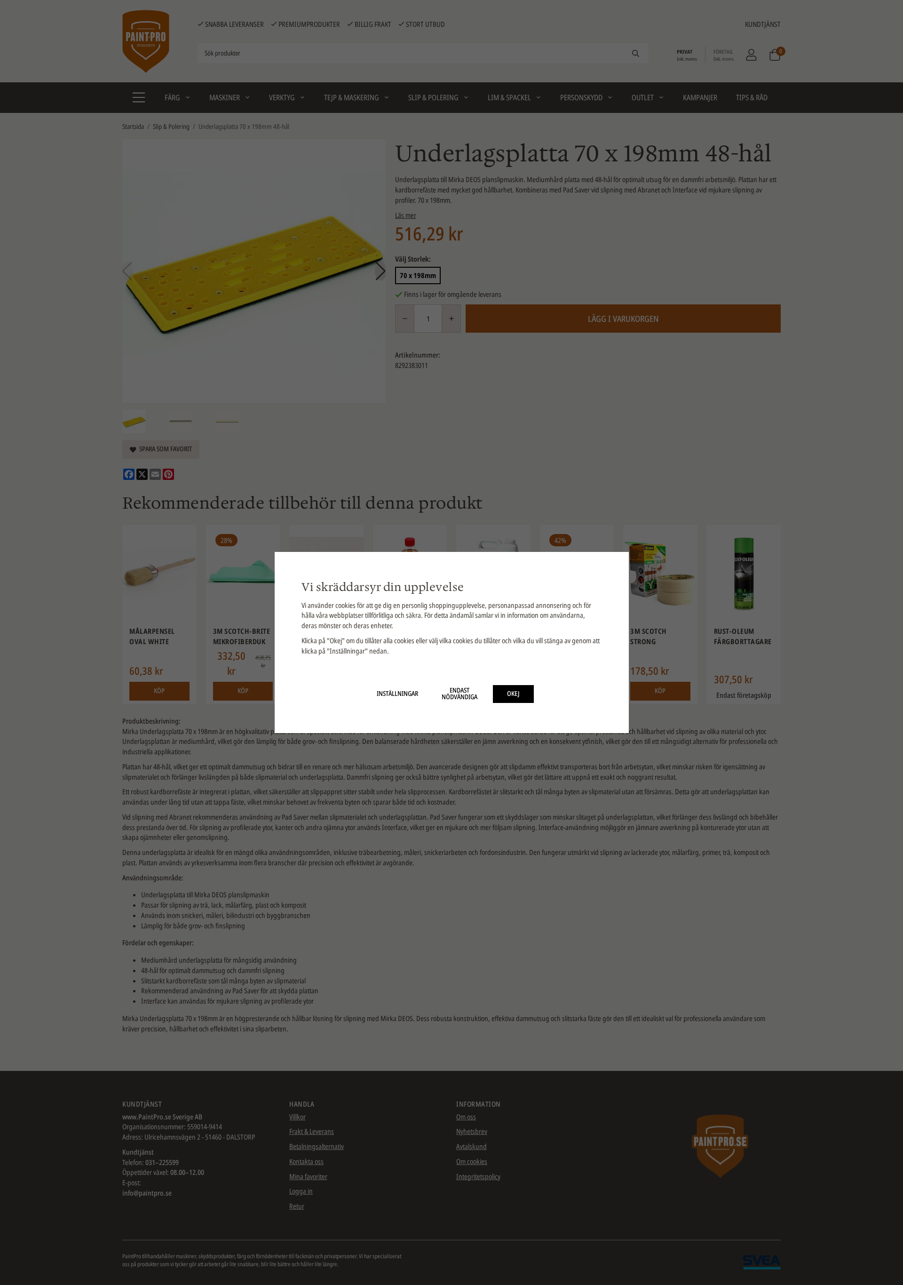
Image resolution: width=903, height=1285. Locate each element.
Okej (513, 693)
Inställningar (397, 693)
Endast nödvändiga (459, 693)
